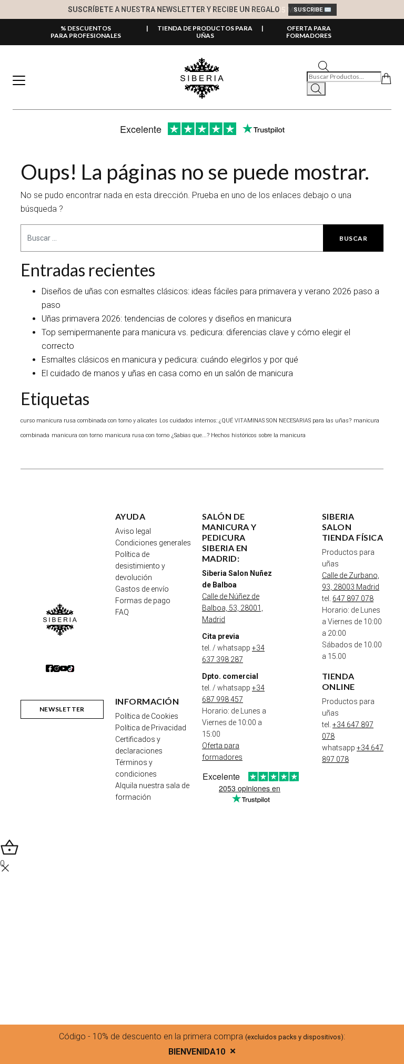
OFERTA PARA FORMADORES (308, 31)
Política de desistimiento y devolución (140, 566)
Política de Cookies (146, 716)
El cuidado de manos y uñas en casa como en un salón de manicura (167, 373)
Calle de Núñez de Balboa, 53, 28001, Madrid (232, 608)
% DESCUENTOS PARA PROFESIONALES (85, 31)
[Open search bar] (323, 65)
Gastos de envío (142, 589)
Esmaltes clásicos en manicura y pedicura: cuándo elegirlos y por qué (170, 360)
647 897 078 (352, 598)
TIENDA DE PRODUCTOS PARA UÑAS (204, 31)
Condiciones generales (153, 543)
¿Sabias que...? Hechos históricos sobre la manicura (238, 435)
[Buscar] (316, 89)
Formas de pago (142, 600)
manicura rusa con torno (137, 435)
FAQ (122, 612)
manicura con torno (77, 435)
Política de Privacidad (150, 728)
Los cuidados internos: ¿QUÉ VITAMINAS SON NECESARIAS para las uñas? (255, 420)
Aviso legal (133, 531)
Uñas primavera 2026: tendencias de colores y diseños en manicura (166, 319)
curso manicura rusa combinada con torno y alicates (89, 420)
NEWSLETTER (62, 709)
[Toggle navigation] (19, 80)
